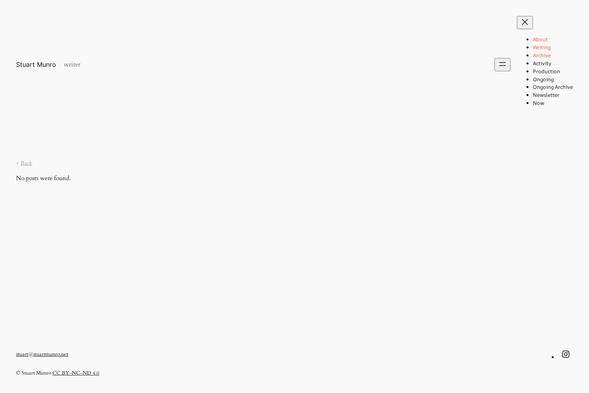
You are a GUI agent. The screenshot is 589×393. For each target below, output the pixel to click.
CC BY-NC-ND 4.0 (75, 373)
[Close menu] (525, 22)
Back (26, 163)
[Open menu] (502, 64)
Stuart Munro (36, 64)
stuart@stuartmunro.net (42, 354)
